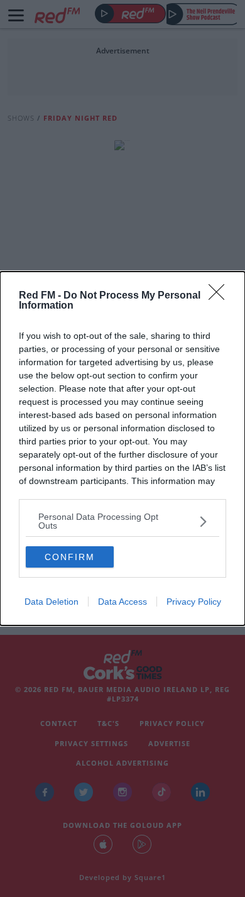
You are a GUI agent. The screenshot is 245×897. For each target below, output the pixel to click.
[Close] (220, 296)
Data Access (122, 602)
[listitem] (122, 521)
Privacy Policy (193, 602)
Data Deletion (51, 602)
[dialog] (122, 448)
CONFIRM (70, 557)
